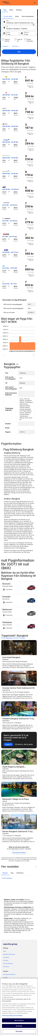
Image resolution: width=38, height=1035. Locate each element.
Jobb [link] (4, 951)
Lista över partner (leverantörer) (12, 1015)
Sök (19, 52)
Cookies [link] (5, 977)
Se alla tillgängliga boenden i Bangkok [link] (13, 638)
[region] (19, 1006)
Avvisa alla (19, 1026)
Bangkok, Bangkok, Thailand (16, 28)
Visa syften (19, 1031)
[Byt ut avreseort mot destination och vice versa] (33, 24)
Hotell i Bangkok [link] (7, 878)
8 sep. (8, 34)
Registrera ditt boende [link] (9, 954)
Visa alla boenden (19, 853)
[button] (19, 866)
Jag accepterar (19, 1020)
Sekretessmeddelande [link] (9, 974)
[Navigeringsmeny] (35, 2)
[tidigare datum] (4, 354)
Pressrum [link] (5, 960)
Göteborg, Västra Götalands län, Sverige (21, 23)
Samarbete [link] (6, 957)
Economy (15, 46)
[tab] (5, 10)
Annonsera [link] (6, 966)
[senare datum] (33, 354)
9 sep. (26, 34)
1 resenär (5, 46)
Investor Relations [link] (8, 963)
